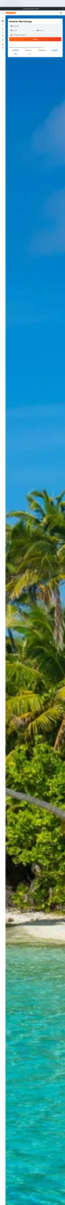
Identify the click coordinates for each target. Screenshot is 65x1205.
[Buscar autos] (3, 24)
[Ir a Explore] (3, 28)
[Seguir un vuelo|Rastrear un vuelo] (3, 32)
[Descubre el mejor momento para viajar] (3, 35)
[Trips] (3, 40)
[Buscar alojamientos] (3, 21)
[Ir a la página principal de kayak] (11, 13)
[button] (63, 8)
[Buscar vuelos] (3, 17)
